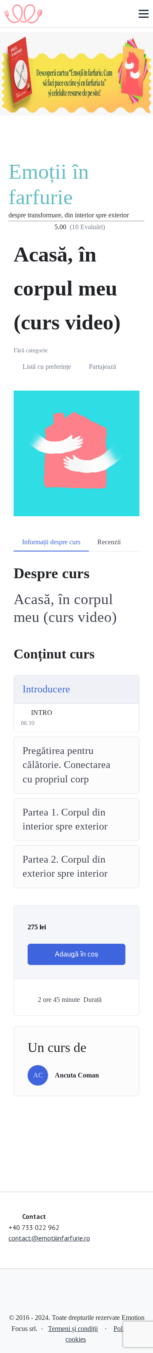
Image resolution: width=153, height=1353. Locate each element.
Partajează (102, 366)
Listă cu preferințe (47, 366)
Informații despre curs (51, 542)
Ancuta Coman (77, 1075)
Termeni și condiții (73, 1328)
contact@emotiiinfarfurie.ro (49, 1238)
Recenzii (109, 542)
